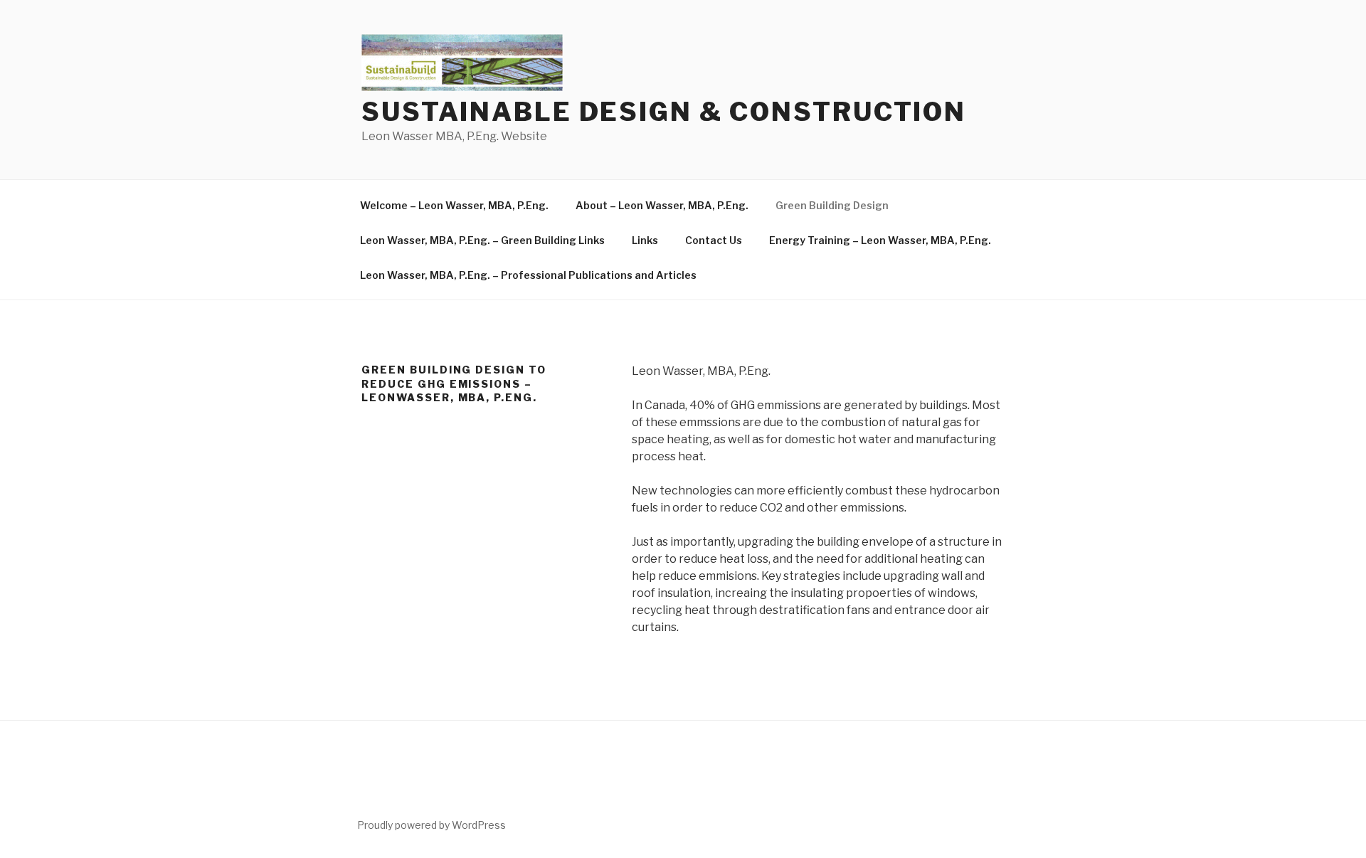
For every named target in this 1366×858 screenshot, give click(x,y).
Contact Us (713, 240)
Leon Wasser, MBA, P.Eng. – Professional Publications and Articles (528, 275)
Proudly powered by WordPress (431, 825)
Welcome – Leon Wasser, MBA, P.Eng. (454, 205)
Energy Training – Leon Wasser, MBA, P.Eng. (880, 240)
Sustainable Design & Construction (663, 111)
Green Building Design (832, 205)
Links (645, 240)
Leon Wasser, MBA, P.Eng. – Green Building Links (482, 240)
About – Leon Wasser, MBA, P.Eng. (662, 205)
